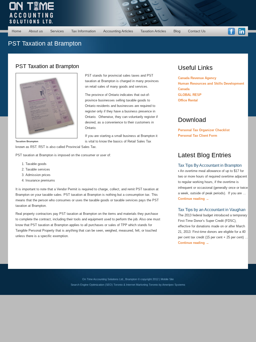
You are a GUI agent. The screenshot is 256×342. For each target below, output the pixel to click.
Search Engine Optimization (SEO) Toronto (97, 284)
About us (36, 31)
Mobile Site (167, 279)
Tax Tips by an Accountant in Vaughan (212, 210)
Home (16, 31)
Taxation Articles (153, 31)
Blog (177, 31)
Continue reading (193, 199)
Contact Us (197, 31)
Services (57, 31)
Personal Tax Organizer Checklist (204, 130)
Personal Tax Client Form (197, 135)
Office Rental (188, 100)
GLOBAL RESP (190, 95)
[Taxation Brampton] (50, 137)
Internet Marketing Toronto (142, 284)
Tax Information (83, 31)
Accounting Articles (118, 31)
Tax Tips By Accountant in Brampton (210, 165)
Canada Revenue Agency (197, 78)
